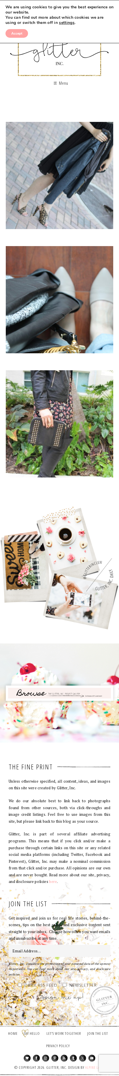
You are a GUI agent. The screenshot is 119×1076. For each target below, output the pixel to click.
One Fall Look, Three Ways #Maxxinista (59, 426)
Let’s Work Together (64, 1033)
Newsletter (83, 986)
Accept (16, 33)
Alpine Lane (94, 1067)
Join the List (97, 1033)
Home (13, 1033)
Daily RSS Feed (41, 986)
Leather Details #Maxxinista (59, 302)
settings (66, 22)
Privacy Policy (58, 1045)
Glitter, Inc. (59, 47)
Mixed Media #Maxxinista (59, 177)
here (53, 881)
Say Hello (32, 1033)
